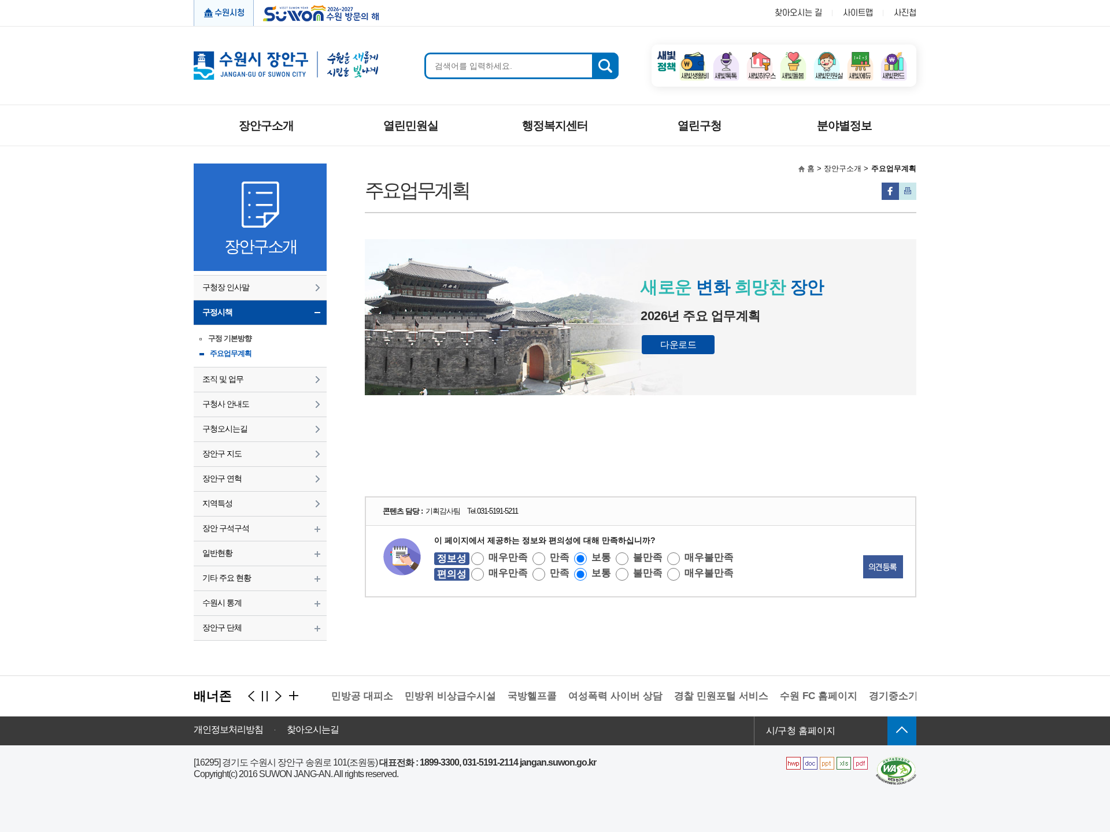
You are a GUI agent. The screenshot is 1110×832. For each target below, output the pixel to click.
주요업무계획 (230, 353)
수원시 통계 (222, 602)
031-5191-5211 (497, 511)
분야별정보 (844, 125)
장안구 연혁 (222, 478)
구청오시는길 (224, 428)
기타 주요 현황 (226, 577)
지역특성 (217, 503)
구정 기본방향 (229, 338)
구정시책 (217, 312)
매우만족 (508, 557)
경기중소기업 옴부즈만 (907, 695)
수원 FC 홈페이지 (806, 695)
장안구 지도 (222, 453)
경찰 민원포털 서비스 (709, 695)
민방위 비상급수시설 (438, 695)
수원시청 (229, 13)
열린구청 (700, 125)
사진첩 (905, 13)
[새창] (896, 761)
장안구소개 (266, 125)
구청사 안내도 (225, 403)
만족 (559, 557)
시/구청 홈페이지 (800, 731)
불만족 (648, 557)
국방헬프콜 (520, 695)
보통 (601, 557)
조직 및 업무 (222, 379)
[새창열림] (692, 55)
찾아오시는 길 (798, 13)
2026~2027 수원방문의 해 (317, 12)
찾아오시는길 (313, 729)
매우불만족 (709, 557)
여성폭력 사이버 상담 (603, 695)
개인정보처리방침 (228, 729)
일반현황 (217, 553)
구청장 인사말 (225, 287)
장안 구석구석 (225, 528)
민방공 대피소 (350, 695)
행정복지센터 (555, 125)
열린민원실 (410, 125)
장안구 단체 (222, 627)
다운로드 (678, 345)
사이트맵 (858, 13)
